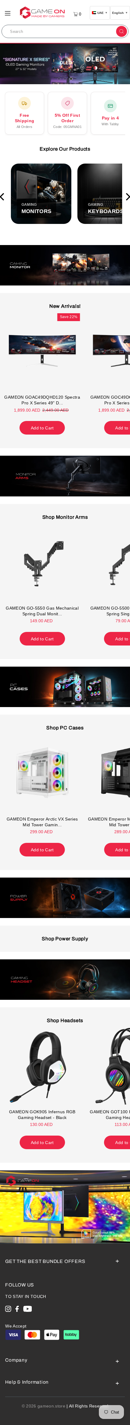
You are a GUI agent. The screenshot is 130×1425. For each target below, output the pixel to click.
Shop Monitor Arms (65, 517)
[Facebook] (17, 1310)
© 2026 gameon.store (43, 1406)
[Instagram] (8, 1310)
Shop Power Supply (65, 938)
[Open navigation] (7, 12)
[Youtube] (27, 1310)
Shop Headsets (65, 1020)
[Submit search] (121, 31)
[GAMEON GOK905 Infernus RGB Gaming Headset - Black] (42, 1065)
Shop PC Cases (65, 727)
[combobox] (58, 31)
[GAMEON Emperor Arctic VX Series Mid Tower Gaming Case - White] (42, 772)
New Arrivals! (65, 306)
